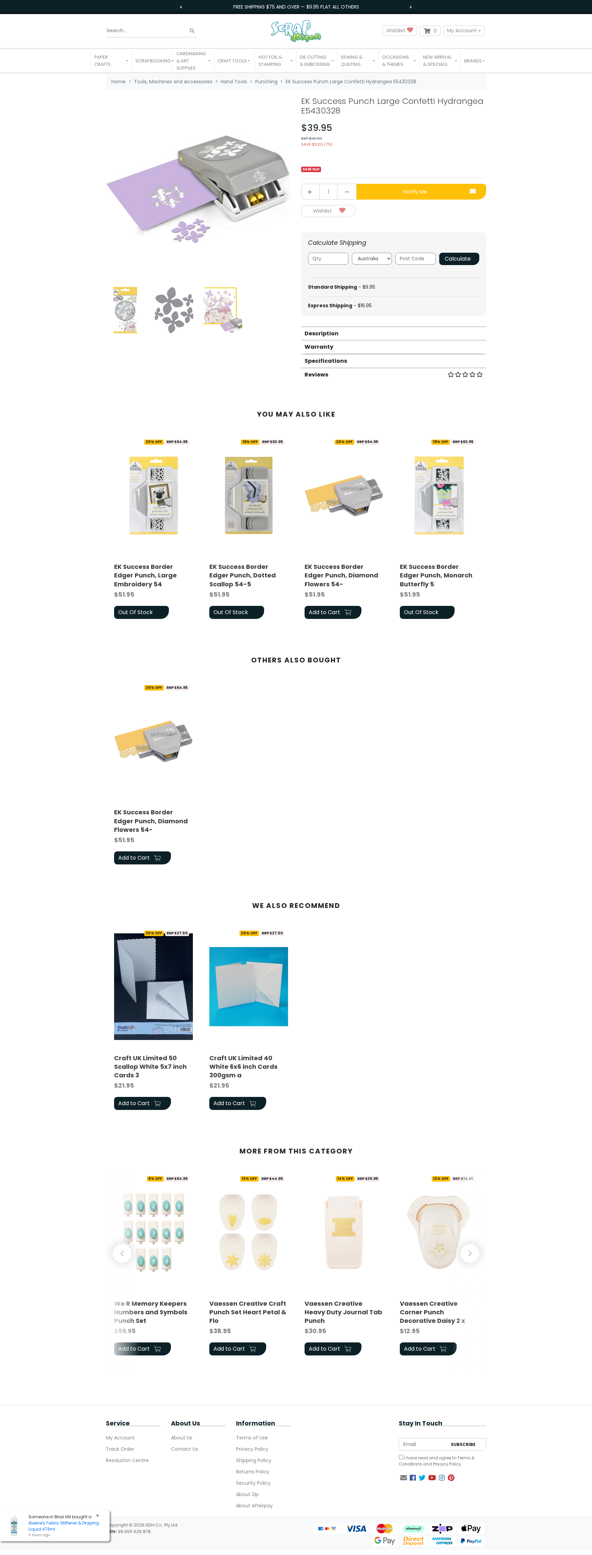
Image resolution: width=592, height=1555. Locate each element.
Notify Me (415, 191)
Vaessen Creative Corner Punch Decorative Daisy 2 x (432, 1312)
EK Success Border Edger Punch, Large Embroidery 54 (145, 575)
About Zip (247, 1494)
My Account (462, 30)
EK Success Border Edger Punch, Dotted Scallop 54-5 (242, 575)
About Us (181, 1437)
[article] (153, 528)
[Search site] (192, 31)
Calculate (458, 259)
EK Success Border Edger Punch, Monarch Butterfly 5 (436, 575)
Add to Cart (325, 612)
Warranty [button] (319, 347)
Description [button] (321, 333)
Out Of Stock (135, 612)
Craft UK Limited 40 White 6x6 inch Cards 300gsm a (243, 1066)
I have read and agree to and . (436, 1461)
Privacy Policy (252, 1449)
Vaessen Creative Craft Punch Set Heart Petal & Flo (247, 1312)
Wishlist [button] (396, 30)
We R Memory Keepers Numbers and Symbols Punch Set (150, 1312)
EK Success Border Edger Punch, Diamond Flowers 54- (341, 575)
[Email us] (403, 1478)
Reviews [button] (316, 375)
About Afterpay (254, 1505)
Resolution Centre (127, 1460)
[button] (111, 60)
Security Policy (253, 1483)
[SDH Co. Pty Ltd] (296, 31)
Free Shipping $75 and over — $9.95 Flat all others (296, 6)
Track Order (120, 1449)
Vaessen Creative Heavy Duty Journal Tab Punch (343, 1312)
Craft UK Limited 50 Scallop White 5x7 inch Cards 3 (150, 1066)
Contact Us (184, 1449)
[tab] (393, 333)
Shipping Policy (253, 1460)
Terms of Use (252, 1437)
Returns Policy (252, 1471)
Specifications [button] (326, 361)
